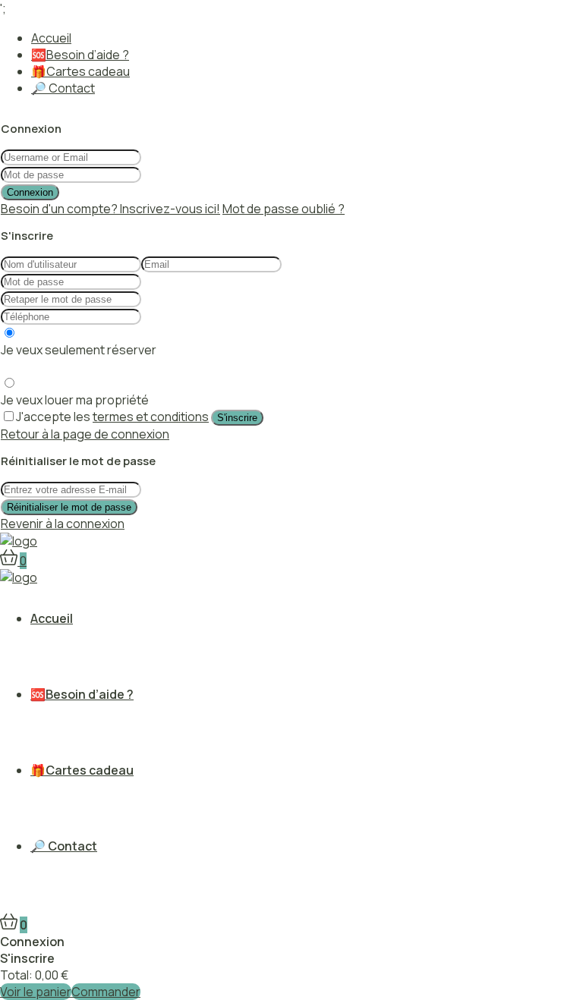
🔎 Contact (63, 88)
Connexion (30, 192)
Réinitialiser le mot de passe (69, 507)
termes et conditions (151, 416)
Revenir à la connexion (62, 523)
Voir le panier (35, 991)
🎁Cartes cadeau (80, 71)
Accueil (51, 38)
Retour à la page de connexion (85, 434)
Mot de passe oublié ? (283, 208)
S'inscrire (237, 417)
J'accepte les (112, 416)
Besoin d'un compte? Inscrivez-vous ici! (110, 208)
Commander (105, 991)
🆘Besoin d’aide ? (80, 54)
